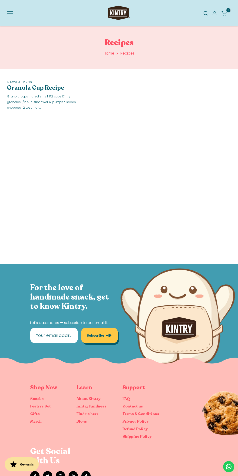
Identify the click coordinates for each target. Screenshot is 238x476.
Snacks (37, 398)
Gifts (35, 414)
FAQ (126, 398)
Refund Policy (135, 429)
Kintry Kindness (91, 406)
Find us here (87, 414)
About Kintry (88, 398)
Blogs (81, 421)
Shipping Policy (137, 436)
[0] (224, 13)
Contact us (132, 406)
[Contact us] (228, 466)
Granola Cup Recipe (35, 88)
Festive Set (40, 406)
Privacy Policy (135, 421)
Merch (36, 421)
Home (109, 53)
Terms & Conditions (140, 414)
